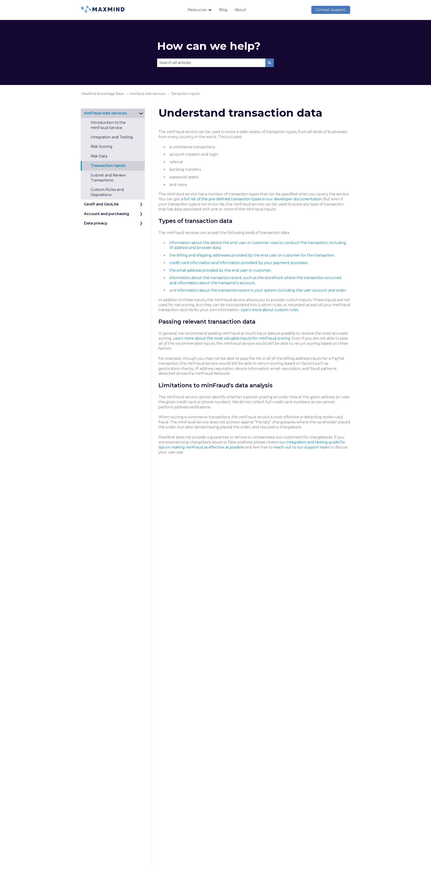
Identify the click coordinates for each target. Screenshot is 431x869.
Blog (223, 10)
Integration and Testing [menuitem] (112, 137)
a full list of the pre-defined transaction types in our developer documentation (251, 199)
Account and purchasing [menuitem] (106, 213)
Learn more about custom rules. (270, 310)
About (240, 10)
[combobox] (211, 63)
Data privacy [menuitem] (95, 223)
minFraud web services (147, 94)
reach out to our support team (301, 447)
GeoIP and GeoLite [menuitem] (101, 204)
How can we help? (209, 45)
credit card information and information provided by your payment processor (238, 263)
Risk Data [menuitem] (99, 156)
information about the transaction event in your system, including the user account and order (261, 290)
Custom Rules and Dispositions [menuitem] (107, 192)
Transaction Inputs (185, 94)
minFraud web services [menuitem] (105, 113)
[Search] (269, 63)
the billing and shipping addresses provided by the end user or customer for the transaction (251, 255)
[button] (141, 113)
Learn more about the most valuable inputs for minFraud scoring (231, 338)
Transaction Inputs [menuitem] (108, 165)
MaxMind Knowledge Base (103, 94)
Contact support (331, 10)
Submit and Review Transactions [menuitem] (108, 177)
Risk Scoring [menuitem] (101, 146)
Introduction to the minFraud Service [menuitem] (108, 125)
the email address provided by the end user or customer (220, 270)
